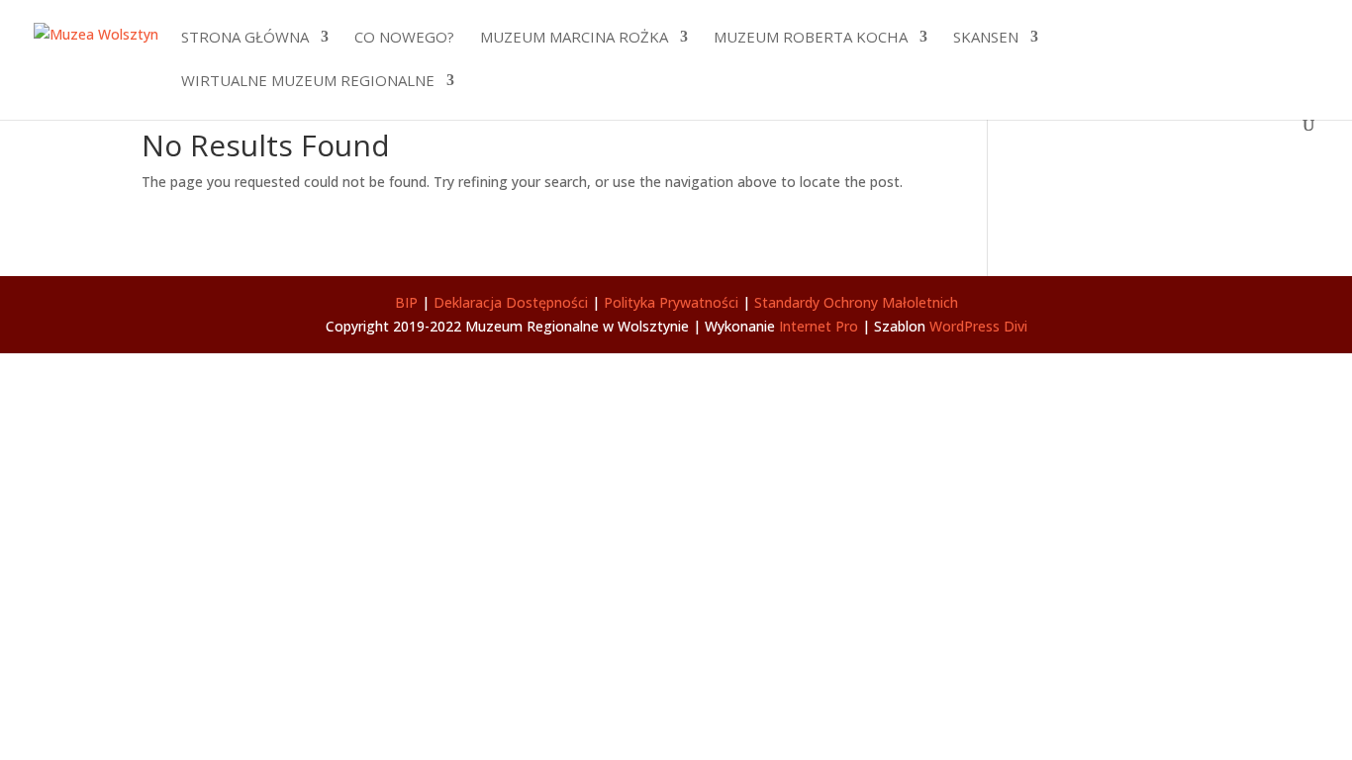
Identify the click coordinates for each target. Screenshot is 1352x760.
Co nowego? (404, 38)
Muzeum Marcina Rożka (574, 38)
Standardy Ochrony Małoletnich (856, 302)
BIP (406, 302)
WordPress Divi (978, 326)
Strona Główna (245, 38)
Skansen (985, 38)
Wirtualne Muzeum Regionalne (308, 81)
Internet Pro (818, 326)
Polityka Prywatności (671, 302)
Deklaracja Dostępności (511, 302)
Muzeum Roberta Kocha (811, 38)
